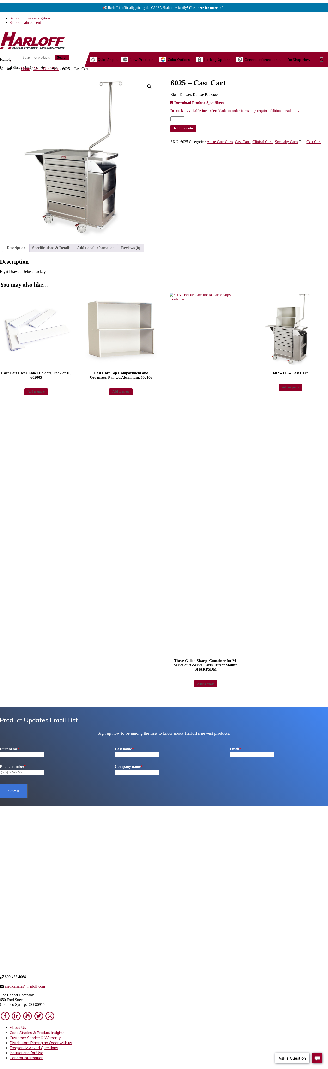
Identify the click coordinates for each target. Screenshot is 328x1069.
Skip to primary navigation (30, 18)
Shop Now (301, 59)
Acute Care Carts (46, 69)
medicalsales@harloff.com (25, 986)
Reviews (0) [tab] (130, 248)
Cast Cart (313, 142)
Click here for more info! (207, 8)
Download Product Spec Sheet (198, 103)
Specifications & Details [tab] (51, 248)
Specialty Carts (286, 142)
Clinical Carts (262, 142)
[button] (321, 59)
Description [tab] (16, 248)
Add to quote (183, 128)
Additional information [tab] (96, 248)
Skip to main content (25, 22)
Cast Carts (242, 142)
